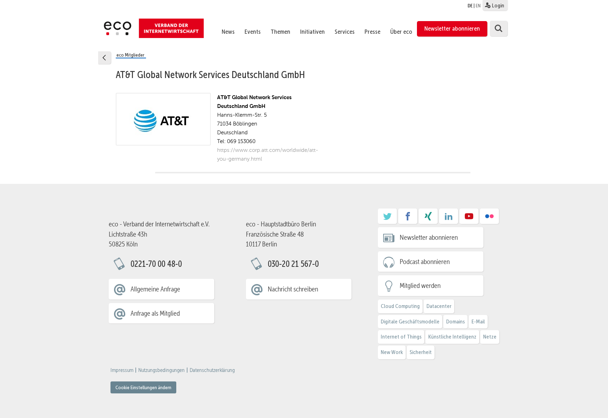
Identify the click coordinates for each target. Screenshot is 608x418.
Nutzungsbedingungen (161, 370)
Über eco (401, 31)
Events (253, 31)
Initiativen (312, 31)
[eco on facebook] (408, 218)
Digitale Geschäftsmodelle (410, 321)
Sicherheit (421, 352)
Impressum (121, 370)
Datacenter (438, 306)
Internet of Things (401, 337)
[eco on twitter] (387, 218)
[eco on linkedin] (448, 218)
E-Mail (478, 321)
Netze (489, 337)
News (228, 31)
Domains (455, 321)
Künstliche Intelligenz (452, 337)
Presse (372, 31)
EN (478, 5)
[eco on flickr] (489, 218)
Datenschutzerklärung (212, 370)
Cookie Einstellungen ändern (143, 387)
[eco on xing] (428, 218)
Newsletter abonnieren (452, 28)
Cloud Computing (400, 306)
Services (345, 31)
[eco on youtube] (469, 218)
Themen (280, 31)
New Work (392, 352)
